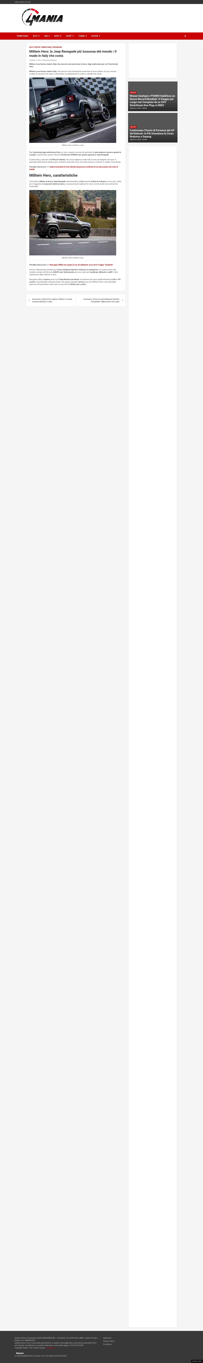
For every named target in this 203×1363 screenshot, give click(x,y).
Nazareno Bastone (50, 60)
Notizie (95, 36)
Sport (69, 36)
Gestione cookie (197, 1361)
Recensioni (57, 47)
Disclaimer (107, 1344)
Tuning (81, 36)
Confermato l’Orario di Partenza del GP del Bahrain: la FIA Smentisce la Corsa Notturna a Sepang (152, 133)
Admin (144, 108)
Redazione (107, 1338)
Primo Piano (22, 36)
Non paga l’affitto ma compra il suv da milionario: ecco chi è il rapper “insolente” (81, 265)
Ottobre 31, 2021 (35, 60)
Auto (35, 36)
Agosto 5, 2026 (135, 139)
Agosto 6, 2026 (135, 108)
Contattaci (50, 1348)
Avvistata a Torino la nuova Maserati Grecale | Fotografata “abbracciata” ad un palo (101, 300)
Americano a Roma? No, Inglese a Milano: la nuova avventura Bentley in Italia (52, 300)
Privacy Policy (108, 1341)
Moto (56, 36)
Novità (37, 47)
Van (46, 36)
